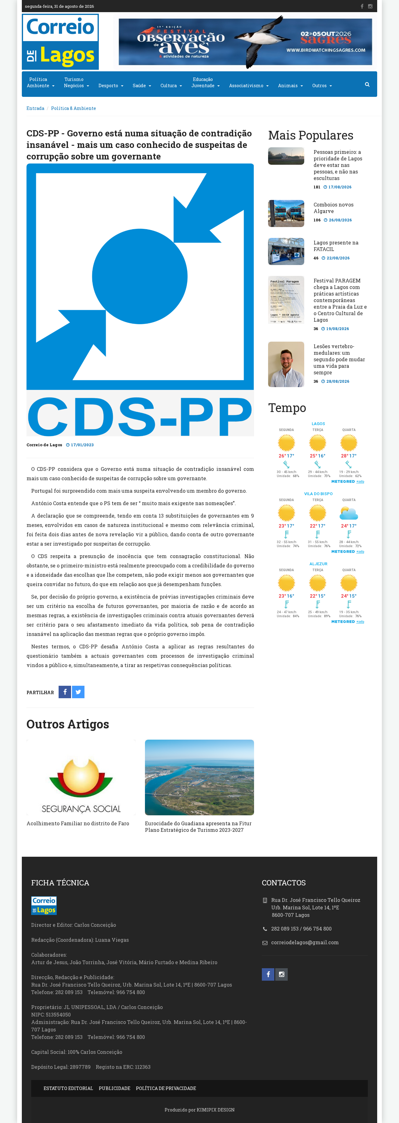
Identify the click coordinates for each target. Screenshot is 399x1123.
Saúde (139, 85)
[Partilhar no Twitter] (78, 692)
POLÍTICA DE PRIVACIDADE (166, 1088)
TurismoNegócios (74, 82)
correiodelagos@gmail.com (305, 942)
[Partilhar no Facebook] (65, 692)
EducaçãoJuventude (202, 82)
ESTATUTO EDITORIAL (68, 1088)
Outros (319, 85)
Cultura (169, 85)
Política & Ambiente (73, 108)
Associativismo (246, 85)
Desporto (108, 85)
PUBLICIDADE (114, 1088)
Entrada (35, 108)
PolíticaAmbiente (38, 82)
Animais (288, 85)
